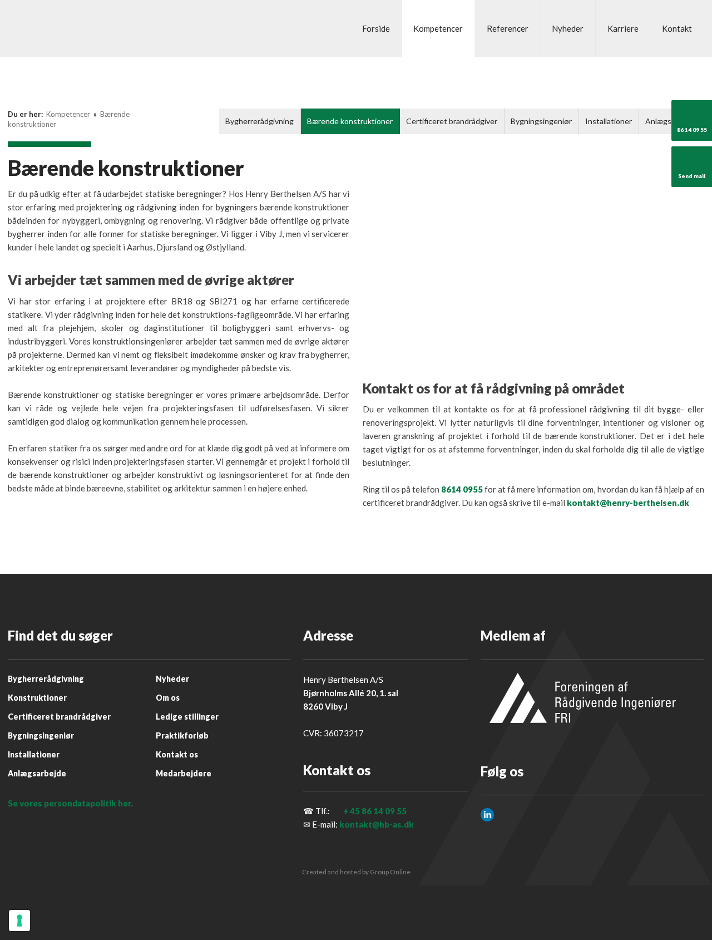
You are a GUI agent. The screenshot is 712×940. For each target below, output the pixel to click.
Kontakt (677, 28)
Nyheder (568, 28)
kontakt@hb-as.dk (376, 824)
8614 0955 (462, 489)
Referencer (507, 28)
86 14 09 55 (384, 811)
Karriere (623, 28)
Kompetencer (438, 28)
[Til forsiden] (71, 29)
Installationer (608, 121)
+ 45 (351, 811)
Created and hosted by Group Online (356, 872)
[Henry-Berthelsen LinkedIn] (487, 814)
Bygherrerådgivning (259, 121)
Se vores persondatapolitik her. (70, 803)
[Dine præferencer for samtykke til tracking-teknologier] (19, 920)
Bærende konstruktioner (350, 121)
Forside (376, 28)
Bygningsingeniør (541, 121)
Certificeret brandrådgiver (451, 121)
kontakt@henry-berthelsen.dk (628, 503)
